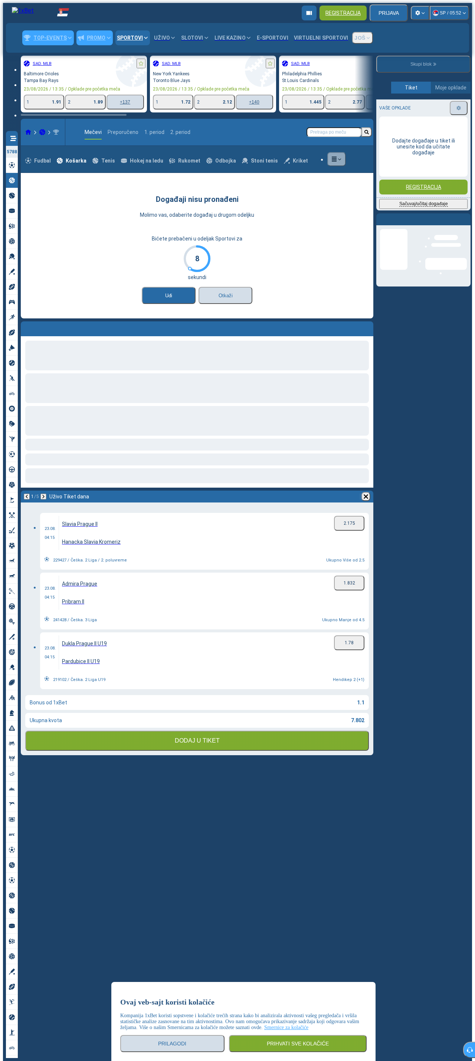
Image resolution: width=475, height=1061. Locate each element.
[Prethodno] (27, 327)
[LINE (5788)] (28, 132)
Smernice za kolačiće (286, 1027)
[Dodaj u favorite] (141, 63)
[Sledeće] (46, 327)
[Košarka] (42, 132)
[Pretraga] (366, 132)
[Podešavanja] (420, 13)
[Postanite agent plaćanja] (309, 13)
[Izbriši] (365, 327)
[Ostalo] (336, 159)
